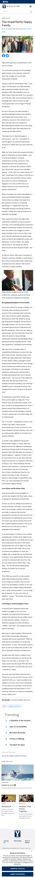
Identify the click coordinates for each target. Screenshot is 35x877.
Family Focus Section (14, 706)
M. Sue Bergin (8, 29)
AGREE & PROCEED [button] (17, 874)
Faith (4, 706)
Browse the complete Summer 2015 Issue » (14, 756)
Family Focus (6, 18)
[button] (31, 851)
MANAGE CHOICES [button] (18, 869)
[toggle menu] (30, 6)
